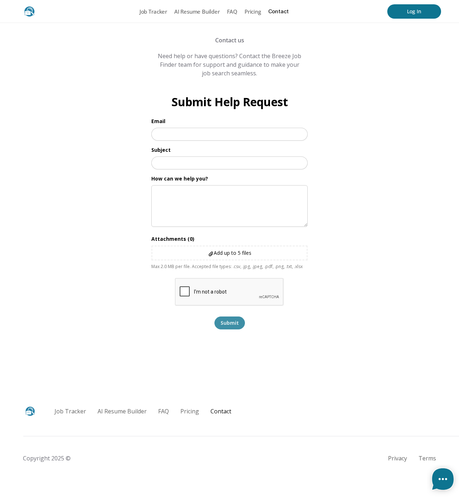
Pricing (253, 11)
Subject (161, 149)
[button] (229, 253)
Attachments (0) (172, 238)
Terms (427, 458)
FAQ (232, 11)
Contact (278, 11)
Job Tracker (153, 11)
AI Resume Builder (197, 11)
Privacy (397, 458)
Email (158, 121)
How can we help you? (179, 178)
